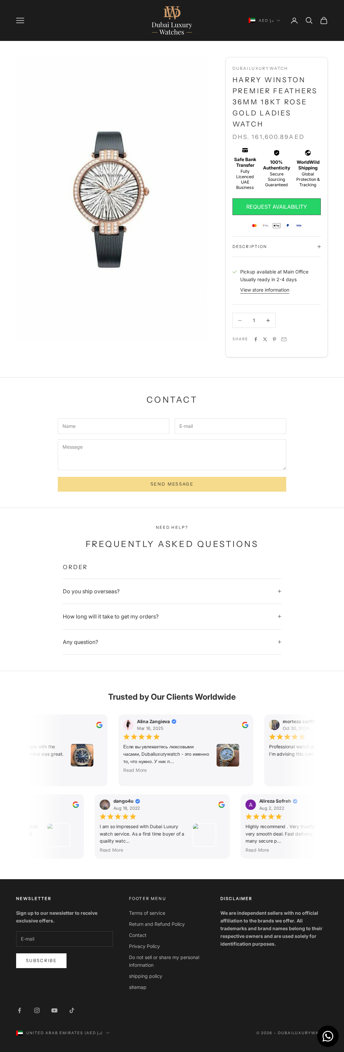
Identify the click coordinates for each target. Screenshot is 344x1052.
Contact (137, 935)
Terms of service (147, 913)
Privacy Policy (144, 946)
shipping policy (145, 976)
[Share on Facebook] (255, 339)
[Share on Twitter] (265, 339)
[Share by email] (284, 339)
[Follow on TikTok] (72, 1010)
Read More (132, 770)
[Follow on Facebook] (19, 1010)
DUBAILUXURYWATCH (260, 68)
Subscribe (41, 960)
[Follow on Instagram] (37, 1010)
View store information (264, 290)
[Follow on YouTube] (54, 1010)
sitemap (137, 987)
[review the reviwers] (97, 725)
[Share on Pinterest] (274, 339)
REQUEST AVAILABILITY (276, 206)
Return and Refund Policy (157, 924)
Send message (172, 484)
